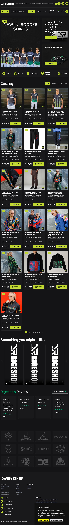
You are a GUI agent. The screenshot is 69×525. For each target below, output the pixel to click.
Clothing (34, 73)
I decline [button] (46, 520)
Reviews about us (59, 391)
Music (8, 73)
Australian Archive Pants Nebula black (10, 192)
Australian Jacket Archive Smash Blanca (10, 275)
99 (42, 332)
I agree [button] (40, 520)
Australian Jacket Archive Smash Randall (33, 233)
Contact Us (51, 11)
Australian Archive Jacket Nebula (10, 315)
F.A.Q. (2, 490)
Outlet (64, 73)
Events (45, 11)
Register (29, 488)
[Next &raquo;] (45, 332)
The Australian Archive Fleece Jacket (55, 275)
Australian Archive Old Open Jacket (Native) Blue (55, 234)
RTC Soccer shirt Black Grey (9, 111)
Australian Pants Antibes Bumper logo (56, 152)
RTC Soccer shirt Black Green (32, 111)
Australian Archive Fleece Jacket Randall (33, 275)
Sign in (28, 486)
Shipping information (5, 494)
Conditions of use (5, 486)
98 (40, 332)
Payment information (5, 492)
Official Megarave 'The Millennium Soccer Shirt (56, 111)
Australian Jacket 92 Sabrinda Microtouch (55, 192)
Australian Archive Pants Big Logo (33, 152)
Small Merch (47, 73)
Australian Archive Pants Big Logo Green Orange (10, 152)
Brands (39, 11)
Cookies (2, 488)
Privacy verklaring (13, 521)
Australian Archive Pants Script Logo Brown (33, 192)
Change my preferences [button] (56, 520)
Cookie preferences (22, 521)
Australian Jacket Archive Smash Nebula (10, 233)
